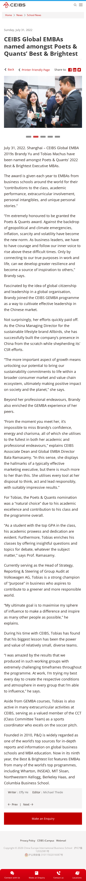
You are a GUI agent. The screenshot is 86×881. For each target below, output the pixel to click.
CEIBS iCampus (45, 840)
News (19, 15)
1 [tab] (28, 137)
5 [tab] (57, 137)
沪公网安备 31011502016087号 (45, 854)
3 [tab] (43, 137)
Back (11, 69)
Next (26, 804)
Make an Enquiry (43, 818)
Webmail (61, 840)
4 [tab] (50, 137)
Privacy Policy (27, 840)
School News (34, 15)
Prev (15, 804)
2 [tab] (35, 137)
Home (8, 15)
